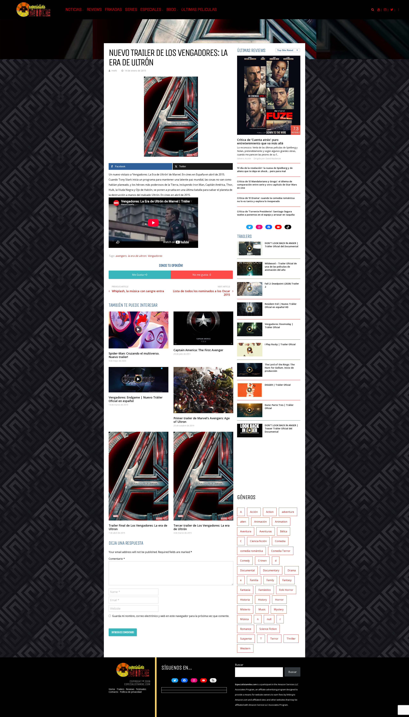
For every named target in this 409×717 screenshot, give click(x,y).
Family (270, 580)
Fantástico (265, 590)
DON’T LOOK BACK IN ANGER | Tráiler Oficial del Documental (282, 245)
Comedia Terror (280, 551)
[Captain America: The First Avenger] (203, 328)
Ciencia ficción (258, 541)
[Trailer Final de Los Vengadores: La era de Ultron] (138, 476)
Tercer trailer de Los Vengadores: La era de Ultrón (202, 527)
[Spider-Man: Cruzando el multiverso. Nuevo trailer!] (138, 329)
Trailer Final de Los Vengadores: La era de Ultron (138, 527)
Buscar (239, 664)
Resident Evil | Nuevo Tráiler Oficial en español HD (281, 305)
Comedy (245, 560)
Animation (281, 521)
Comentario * (117, 558)
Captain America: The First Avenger (198, 350)
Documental (247, 570)
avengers (121, 256)
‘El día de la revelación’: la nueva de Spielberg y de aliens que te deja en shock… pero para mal (265, 169)
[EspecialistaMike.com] (34, 17)
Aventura (245, 531)
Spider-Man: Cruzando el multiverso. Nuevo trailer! (134, 355)
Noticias (73, 9)
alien (243, 521)
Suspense (246, 638)
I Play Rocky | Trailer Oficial (280, 344)
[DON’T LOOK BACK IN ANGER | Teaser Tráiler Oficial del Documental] (249, 430)
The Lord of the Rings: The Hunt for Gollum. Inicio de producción (280, 367)
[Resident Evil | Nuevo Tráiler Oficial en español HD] (249, 309)
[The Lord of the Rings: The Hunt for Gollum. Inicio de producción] (249, 370)
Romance (245, 629)
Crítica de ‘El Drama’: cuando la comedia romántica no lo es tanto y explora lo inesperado (266, 200)
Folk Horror (286, 590)
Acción (248, 158)
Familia (254, 580)
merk (114, 70)
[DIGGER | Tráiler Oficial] (249, 390)
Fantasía (245, 590)
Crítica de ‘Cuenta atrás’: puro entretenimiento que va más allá (260, 141)
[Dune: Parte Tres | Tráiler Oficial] (249, 410)
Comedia (280, 541)
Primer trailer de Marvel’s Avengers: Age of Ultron (202, 420)
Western (245, 648)
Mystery (279, 609)
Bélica (283, 531)
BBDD (171, 9)
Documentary (271, 570)
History (262, 599)
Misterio (245, 609)
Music (262, 609)
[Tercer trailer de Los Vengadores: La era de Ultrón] (203, 476)
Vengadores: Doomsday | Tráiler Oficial (279, 326)
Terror (274, 638)
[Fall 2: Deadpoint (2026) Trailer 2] (249, 289)
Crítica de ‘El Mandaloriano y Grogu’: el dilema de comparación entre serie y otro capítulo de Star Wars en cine (267, 184)
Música (244, 619)
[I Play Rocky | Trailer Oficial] (249, 350)
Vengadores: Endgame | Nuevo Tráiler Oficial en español (135, 399)
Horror (279, 599)
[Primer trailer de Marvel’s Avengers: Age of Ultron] (203, 390)
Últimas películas (199, 9)
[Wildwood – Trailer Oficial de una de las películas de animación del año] (249, 269)
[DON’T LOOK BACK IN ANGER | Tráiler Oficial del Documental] (249, 248)
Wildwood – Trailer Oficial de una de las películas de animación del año (281, 266)
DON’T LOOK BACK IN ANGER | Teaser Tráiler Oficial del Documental (281, 428)
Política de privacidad (131, 692)
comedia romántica (251, 551)
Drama (292, 570)
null (269, 619)
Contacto (113, 692)
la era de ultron (137, 256)
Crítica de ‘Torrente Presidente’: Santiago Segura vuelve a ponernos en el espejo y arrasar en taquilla (266, 213)
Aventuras (265, 531)
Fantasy (287, 580)
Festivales (141, 689)
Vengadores (155, 256)
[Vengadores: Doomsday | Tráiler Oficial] (249, 329)
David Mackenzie (273, 158)
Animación (260, 521)
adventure (288, 512)
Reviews (94, 9)
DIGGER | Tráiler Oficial (278, 384)
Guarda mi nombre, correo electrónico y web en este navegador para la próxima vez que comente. (170, 616)
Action (270, 512)
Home (112, 689)
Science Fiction (268, 629)
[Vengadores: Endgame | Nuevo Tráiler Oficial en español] (138, 379)
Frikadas (113, 9)
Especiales (150, 9)
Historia (245, 599)
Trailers (120, 689)
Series (131, 9)
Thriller (291, 638)
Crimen (262, 560)
